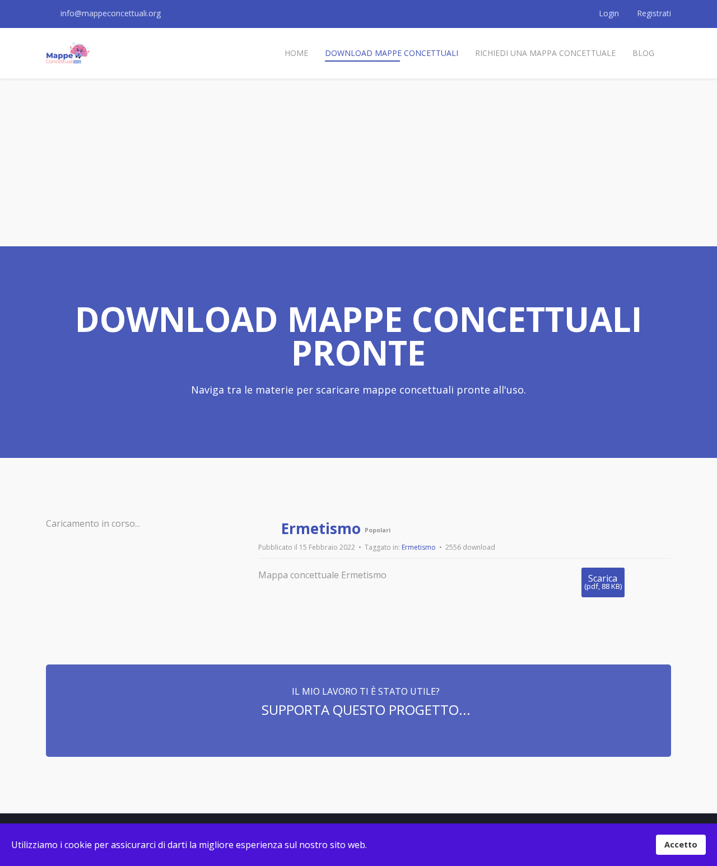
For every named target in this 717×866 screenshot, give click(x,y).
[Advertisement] (358, 162)
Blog (643, 53)
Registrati (653, 13)
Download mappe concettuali (391, 53)
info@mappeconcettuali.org (110, 13)
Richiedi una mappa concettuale (545, 53)
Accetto (680, 844)
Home (296, 53)
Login (609, 13)
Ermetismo (419, 547)
